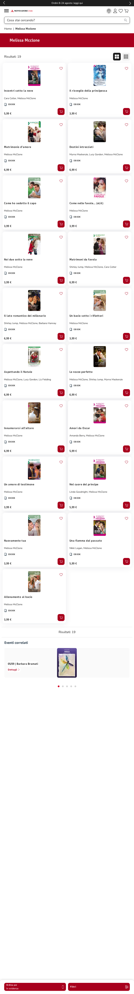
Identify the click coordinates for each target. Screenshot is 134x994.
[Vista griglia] (117, 56)
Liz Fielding (45, 379)
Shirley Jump (76, 267)
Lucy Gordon (96, 154)
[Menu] (7, 11)
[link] (109, 11)
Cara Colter (10, 98)
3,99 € (73, 113)
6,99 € (8, 169)
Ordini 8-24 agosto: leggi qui (67, 3)
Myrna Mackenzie (78, 154)
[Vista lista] (126, 56)
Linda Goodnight (78, 492)
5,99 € (8, 113)
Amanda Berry (77, 435)
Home (8, 29)
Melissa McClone (26, 98)
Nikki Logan (75, 548)
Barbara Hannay (47, 323)
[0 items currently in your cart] (126, 11)
